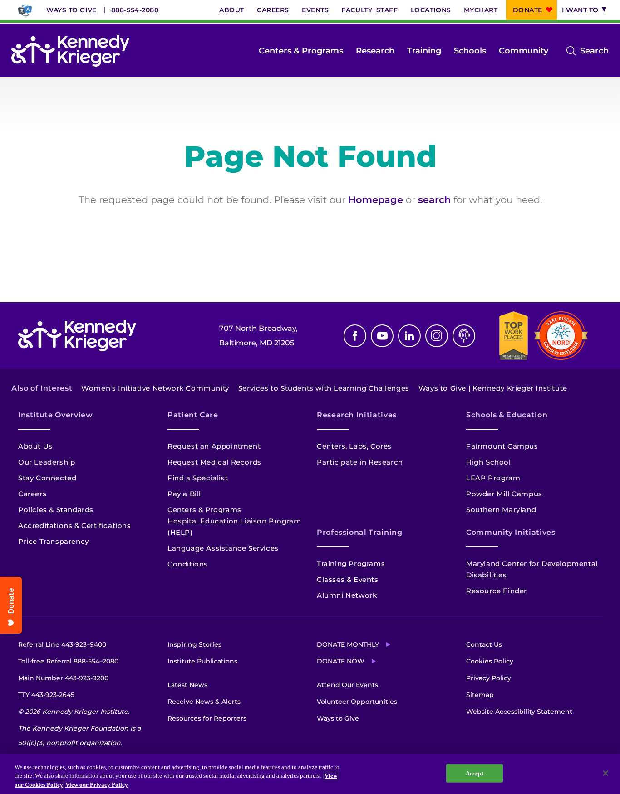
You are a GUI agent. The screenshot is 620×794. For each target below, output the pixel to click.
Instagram (436, 335)
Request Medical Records (214, 462)
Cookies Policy (489, 661)
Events (315, 10)
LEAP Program (493, 478)
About (231, 10)
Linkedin (409, 335)
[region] (310, 774)
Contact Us (484, 644)
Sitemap (480, 695)
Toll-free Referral (68, 661)
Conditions (187, 564)
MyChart (481, 10)
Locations (431, 10)
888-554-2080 (135, 10)
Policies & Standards (55, 509)
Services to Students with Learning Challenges (323, 388)
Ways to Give (71, 10)
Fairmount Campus (502, 446)
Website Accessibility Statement (519, 711)
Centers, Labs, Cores (354, 446)
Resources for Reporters (206, 718)
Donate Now (340, 661)
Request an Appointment (214, 446)
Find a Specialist (197, 478)
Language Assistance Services (223, 548)
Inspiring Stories (194, 644)
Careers (273, 10)
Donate (527, 10)
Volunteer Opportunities (357, 701)
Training (424, 51)
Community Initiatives (510, 532)
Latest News (187, 685)
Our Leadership (46, 462)
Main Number (63, 678)
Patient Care (192, 415)
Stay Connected (47, 478)
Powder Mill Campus (504, 493)
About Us (35, 446)
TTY (46, 695)
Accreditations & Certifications (74, 525)
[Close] (605, 773)
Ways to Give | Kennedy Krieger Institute (492, 388)
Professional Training (359, 532)
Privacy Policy (488, 678)
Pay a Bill (184, 493)
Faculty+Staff (369, 10)
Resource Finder (496, 590)
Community (523, 51)
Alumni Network (347, 595)
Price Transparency (53, 541)
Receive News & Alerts (204, 701)
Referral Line (62, 644)
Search (594, 51)
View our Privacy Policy (96, 784)
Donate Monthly (348, 644)
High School (488, 462)
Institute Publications (202, 661)
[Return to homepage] (70, 51)
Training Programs (351, 563)
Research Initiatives (357, 415)
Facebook (355, 335)
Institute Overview (55, 415)
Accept (474, 773)
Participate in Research (360, 462)
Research (375, 51)
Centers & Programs (301, 51)
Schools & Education (506, 415)
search (434, 199)
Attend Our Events (347, 685)
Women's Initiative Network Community (155, 388)
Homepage (375, 199)
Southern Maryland (501, 509)
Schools (470, 51)
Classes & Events (348, 579)
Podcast (464, 335)
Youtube (382, 335)
